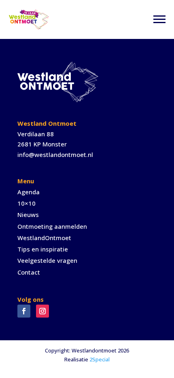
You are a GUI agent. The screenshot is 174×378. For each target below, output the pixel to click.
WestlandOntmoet (44, 238)
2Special (99, 359)
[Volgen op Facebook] (23, 311)
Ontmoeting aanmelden (52, 226)
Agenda (28, 192)
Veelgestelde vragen (47, 260)
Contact (28, 272)
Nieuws (28, 214)
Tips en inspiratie (42, 249)
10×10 (26, 203)
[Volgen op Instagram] (42, 311)
